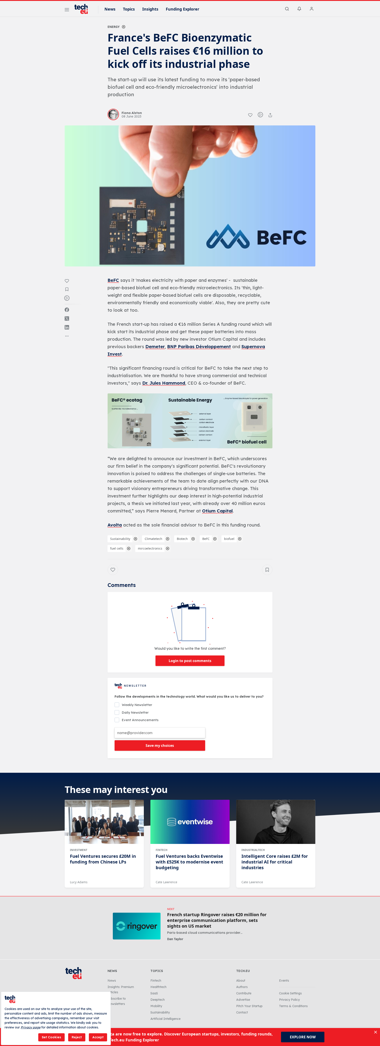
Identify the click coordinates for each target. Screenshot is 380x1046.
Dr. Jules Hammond (163, 383)
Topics (129, 9)
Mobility (156, 1006)
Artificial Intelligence (165, 1019)
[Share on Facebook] (67, 310)
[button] (190, 420)
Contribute (243, 993)
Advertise (243, 1000)
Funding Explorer (182, 9)
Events (284, 981)
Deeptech (157, 1000)
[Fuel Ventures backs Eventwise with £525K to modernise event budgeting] (190, 822)
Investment (78, 850)
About (240, 981)
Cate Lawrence (166, 882)
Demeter (155, 346)
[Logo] (83, 9)
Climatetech (153, 539)
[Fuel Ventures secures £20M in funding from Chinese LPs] (104, 822)
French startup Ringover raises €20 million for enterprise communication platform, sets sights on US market (217, 920)
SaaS (154, 993)
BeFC (113, 280)
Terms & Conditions (293, 1006)
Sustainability (120, 539)
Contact (242, 1012)
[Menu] (67, 10)
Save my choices (160, 745)
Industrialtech (253, 850)
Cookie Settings (290, 993)
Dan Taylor (175, 939)
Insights (150, 9)
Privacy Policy (289, 1000)
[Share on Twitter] (67, 318)
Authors (242, 987)
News (109, 9)
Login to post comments (190, 660)
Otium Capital (217, 511)
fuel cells (116, 548)
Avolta (115, 525)
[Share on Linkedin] (67, 327)
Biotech (182, 539)
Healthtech (158, 987)
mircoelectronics (150, 548)
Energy (114, 27)
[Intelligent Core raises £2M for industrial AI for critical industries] (275, 822)
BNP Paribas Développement (199, 346)
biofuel (229, 539)
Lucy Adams (79, 882)
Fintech (161, 850)
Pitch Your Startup (249, 1006)
